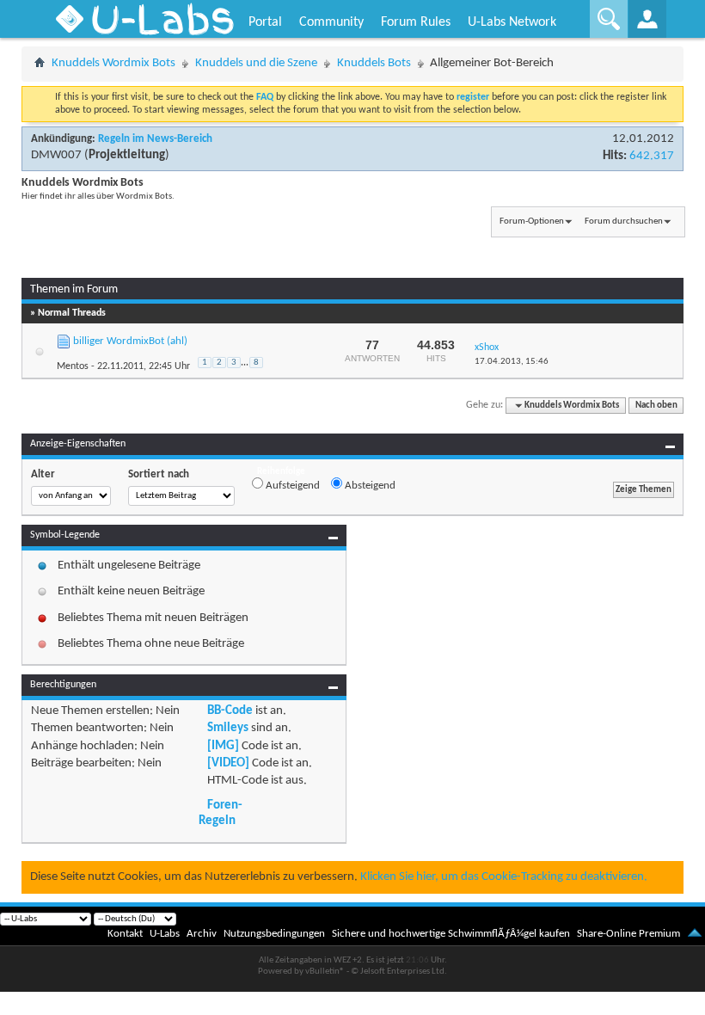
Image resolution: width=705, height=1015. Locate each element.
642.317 (651, 156)
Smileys (227, 728)
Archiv (202, 933)
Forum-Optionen (532, 221)
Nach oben (656, 405)
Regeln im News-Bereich (155, 139)
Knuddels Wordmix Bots (113, 63)
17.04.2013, (512, 361)
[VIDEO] (228, 763)
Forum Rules (416, 22)
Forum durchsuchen (624, 221)
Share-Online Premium (628, 933)
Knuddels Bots (374, 63)
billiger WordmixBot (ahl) (130, 341)
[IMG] (223, 746)
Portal (265, 22)
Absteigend (368, 485)
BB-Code (230, 710)
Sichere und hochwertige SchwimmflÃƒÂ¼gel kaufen (451, 933)
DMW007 (56, 155)
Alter (43, 474)
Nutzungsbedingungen (274, 933)
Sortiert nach (158, 474)
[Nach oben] (694, 933)
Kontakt (125, 933)
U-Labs (165, 933)
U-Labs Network (512, 22)
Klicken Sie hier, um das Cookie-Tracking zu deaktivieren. (503, 876)
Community (331, 22)
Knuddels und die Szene (256, 63)
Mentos (73, 366)
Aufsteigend (291, 485)
